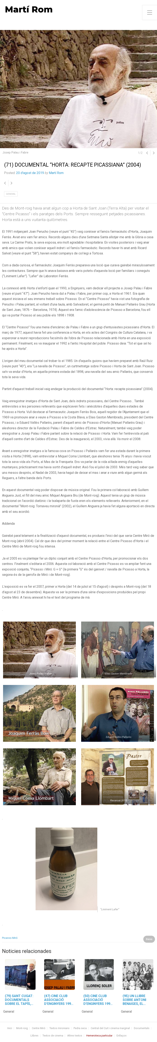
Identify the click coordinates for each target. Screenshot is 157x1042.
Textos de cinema (53, 1035)
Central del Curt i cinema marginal (110, 1028)
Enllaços (122, 1035)
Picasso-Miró (10, 937)
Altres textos (74, 1035)
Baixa (149, 939)
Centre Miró (38, 1028)
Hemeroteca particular (99, 1035)
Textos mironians (59, 1028)
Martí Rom (56, 173)
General (11, 194)
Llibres (34, 1035)
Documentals (141, 1028)
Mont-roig (22, 1028)
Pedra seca (80, 1028)
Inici (9, 1028)
